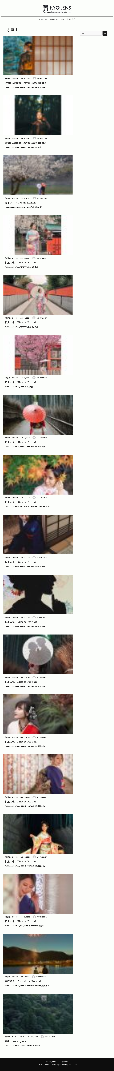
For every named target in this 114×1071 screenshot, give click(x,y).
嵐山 (39, 87)
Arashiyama (14, 87)
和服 (36, 87)
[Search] (105, 33)
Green (22, 1045)
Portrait (30, 87)
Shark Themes (52, 1064)
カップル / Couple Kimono (20, 202)
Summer (38, 986)
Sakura (27, 207)
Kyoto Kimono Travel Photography (25, 83)
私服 (33, 267)
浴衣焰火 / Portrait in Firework (23, 981)
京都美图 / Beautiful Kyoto (15, 1037)
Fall (21, 506)
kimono (23, 87)
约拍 (43, 87)
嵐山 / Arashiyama (16, 1041)
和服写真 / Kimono (11, 78)
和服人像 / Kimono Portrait (21, 262)
